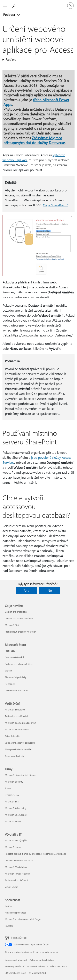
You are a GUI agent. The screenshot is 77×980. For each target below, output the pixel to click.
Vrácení (9, 670)
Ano (26, 590)
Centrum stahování (14, 657)
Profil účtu (10, 650)
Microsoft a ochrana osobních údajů (22, 919)
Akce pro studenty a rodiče (18, 749)
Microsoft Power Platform (17, 873)
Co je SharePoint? (55, 205)
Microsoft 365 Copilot (15, 814)
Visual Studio (11, 886)
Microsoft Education (15, 709)
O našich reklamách (57, 966)
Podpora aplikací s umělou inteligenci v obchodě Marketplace (35, 853)
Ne (50, 590)
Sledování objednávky (15, 677)
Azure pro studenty (14, 755)
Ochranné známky (36, 966)
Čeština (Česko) (18, 937)
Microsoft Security (14, 781)
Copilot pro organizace (16, 611)
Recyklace (10, 683)
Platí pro (11, 59)
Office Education (13, 736)
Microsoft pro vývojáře (16, 840)
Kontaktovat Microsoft (16, 960)
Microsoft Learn (13, 847)
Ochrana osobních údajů (42, 960)
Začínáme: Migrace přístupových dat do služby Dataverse (34, 140)
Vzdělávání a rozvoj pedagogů (20, 742)
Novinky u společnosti (15, 912)
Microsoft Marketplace (16, 867)
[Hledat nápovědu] (14, 5)
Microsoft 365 (12, 625)
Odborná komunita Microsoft (19, 860)
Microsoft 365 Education (17, 729)
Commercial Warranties (17, 690)
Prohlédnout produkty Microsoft (20, 631)
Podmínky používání (14, 966)
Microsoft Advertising (15, 808)
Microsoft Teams (13, 821)
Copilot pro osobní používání (19, 618)
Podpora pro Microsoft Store (19, 663)
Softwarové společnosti (16, 880)
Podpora (9, 14)
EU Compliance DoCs (15, 972)
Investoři (9, 925)
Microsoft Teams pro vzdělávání (21, 722)
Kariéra (8, 905)
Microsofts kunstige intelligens (20, 775)
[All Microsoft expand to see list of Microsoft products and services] (5, 6)
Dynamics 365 (12, 794)
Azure (8, 788)
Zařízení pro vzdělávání (16, 716)
